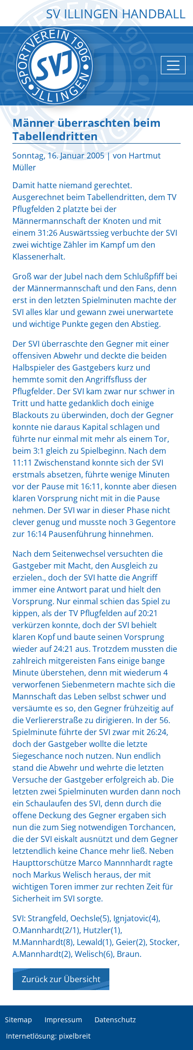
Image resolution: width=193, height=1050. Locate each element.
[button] (178, 1035)
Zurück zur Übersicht (61, 979)
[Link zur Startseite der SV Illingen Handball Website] (54, 65)
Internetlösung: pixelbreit (48, 1036)
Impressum (63, 1019)
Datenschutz (115, 1019)
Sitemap (18, 1019)
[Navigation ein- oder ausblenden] (173, 65)
